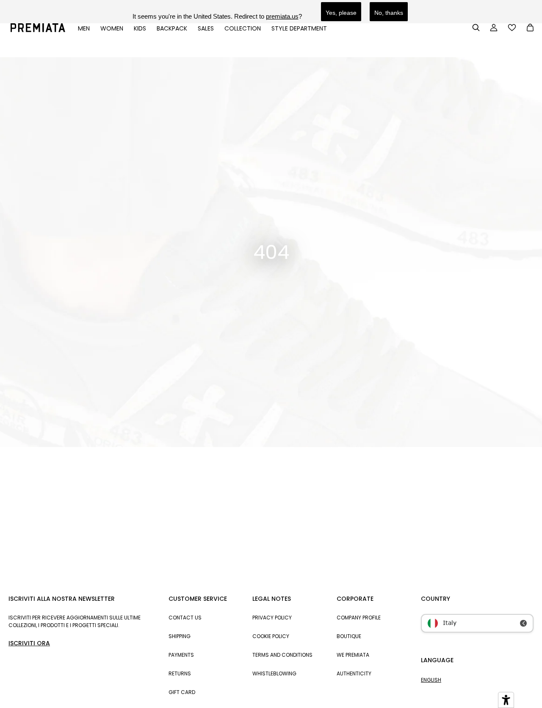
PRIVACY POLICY (272, 617)
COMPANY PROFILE (359, 617)
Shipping (180, 636)
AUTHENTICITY (354, 673)
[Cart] (530, 28)
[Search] (476, 27)
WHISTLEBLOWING (274, 673)
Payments (181, 654)
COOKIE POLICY (270, 636)
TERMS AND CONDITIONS (282, 654)
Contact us (185, 617)
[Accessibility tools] (506, 700)
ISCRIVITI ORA (29, 643)
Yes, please (341, 12)
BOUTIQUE (349, 636)
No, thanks (388, 12)
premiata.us (282, 16)
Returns (180, 673)
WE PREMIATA (353, 654)
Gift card (182, 692)
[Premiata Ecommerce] (38, 30)
